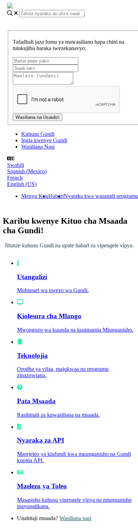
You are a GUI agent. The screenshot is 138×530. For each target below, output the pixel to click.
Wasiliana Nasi (37, 147)
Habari (56, 196)
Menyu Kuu (34, 196)
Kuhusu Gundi (37, 134)
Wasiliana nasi (75, 518)
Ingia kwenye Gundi (44, 140)
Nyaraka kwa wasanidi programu (101, 196)
